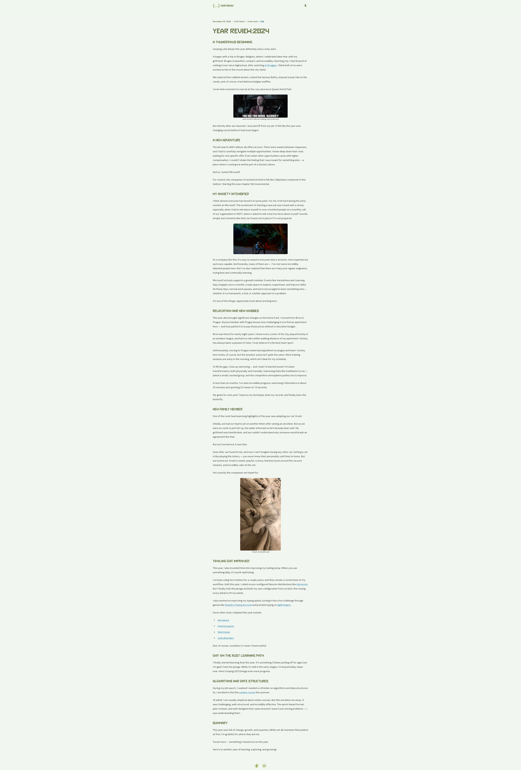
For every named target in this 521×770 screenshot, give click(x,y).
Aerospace (223, 620)
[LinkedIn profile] (264, 765)
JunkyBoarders (226, 637)
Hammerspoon (226, 626)
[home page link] (224, 5)
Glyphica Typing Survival (238, 604)
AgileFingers (284, 604)
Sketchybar (224, 632)
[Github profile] (257, 765)
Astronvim (302, 584)
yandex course (247, 692)
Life (262, 21)
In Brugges (271, 65)
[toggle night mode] (305, 5)
